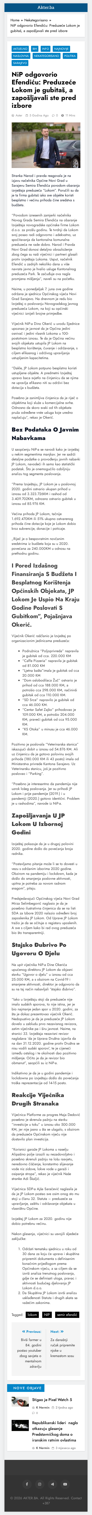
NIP (47, 1314)
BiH (35, 49)
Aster (19, 115)
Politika (70, 56)
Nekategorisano (46, 56)
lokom (32, 1314)
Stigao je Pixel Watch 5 (52, 1400)
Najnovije (61, 49)
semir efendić (67, 1314)
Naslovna (21, 56)
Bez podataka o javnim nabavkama (45, 433)
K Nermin (43, 1407)
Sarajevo (20, 63)
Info (45, 49)
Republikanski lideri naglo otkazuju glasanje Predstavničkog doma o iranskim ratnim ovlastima (55, 1431)
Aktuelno (20, 49)
